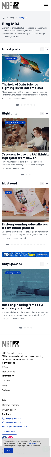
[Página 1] (17, 105)
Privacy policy (9, 410)
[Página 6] (34, 105)
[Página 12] (44, 244)
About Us (6, 380)
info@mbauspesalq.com (16, 426)
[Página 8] (31, 244)
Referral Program (10, 405)
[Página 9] (34, 244)
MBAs (5, 367)
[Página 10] (38, 244)
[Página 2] (21, 105)
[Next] (47, 49)
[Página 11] (41, 244)
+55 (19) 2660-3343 (14, 418)
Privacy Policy (33, 443)
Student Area (9, 432)
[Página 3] (25, 105)
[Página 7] (28, 244)
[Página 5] (31, 105)
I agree (9, 450)
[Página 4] (28, 105)
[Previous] (42, 49)
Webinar (6, 390)
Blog (4, 385)
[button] (45, 5)
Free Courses (8, 371)
